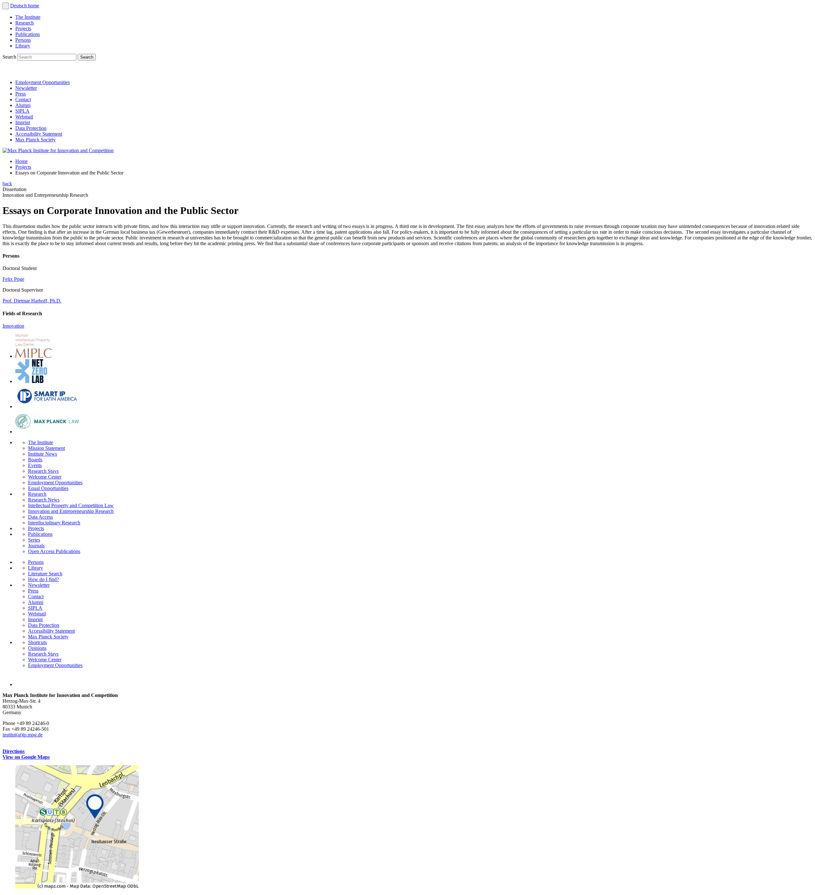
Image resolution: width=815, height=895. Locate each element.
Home (21, 161)
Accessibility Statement (38, 134)
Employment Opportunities (42, 82)
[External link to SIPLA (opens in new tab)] (47, 406)
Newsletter (26, 88)
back (7, 183)
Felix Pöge (13, 279)
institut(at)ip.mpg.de (23, 734)
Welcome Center (44, 476)
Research (24, 22)
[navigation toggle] (6, 6)
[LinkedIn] (9, 71)
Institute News (42, 454)
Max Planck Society (35, 139)
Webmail (24, 116)
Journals (36, 545)
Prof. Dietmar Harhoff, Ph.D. (32, 300)
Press (20, 93)
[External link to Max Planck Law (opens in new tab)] (47, 431)
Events (35, 465)
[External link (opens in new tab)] (77, 887)
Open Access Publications (54, 551)
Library (22, 45)
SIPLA (22, 111)
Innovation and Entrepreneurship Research (71, 511)
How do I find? (43, 579)
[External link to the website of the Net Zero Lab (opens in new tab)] (31, 381)
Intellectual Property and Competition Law (71, 505)
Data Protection (30, 128)
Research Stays (43, 471)
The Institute (27, 17)
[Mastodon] (37, 71)
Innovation (13, 326)
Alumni (23, 105)
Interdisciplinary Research (54, 522)
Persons (23, 40)
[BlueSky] (23, 71)
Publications (27, 34)
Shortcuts (37, 642)
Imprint (22, 122)
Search (10, 57)
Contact (23, 99)
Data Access (40, 517)
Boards (35, 459)
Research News (44, 499)
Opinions (37, 648)
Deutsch (19, 5)
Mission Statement (46, 448)
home (33, 5)
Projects (23, 28)
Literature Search (45, 573)
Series (34, 540)
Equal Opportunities (48, 488)
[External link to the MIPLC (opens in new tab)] (33, 356)
